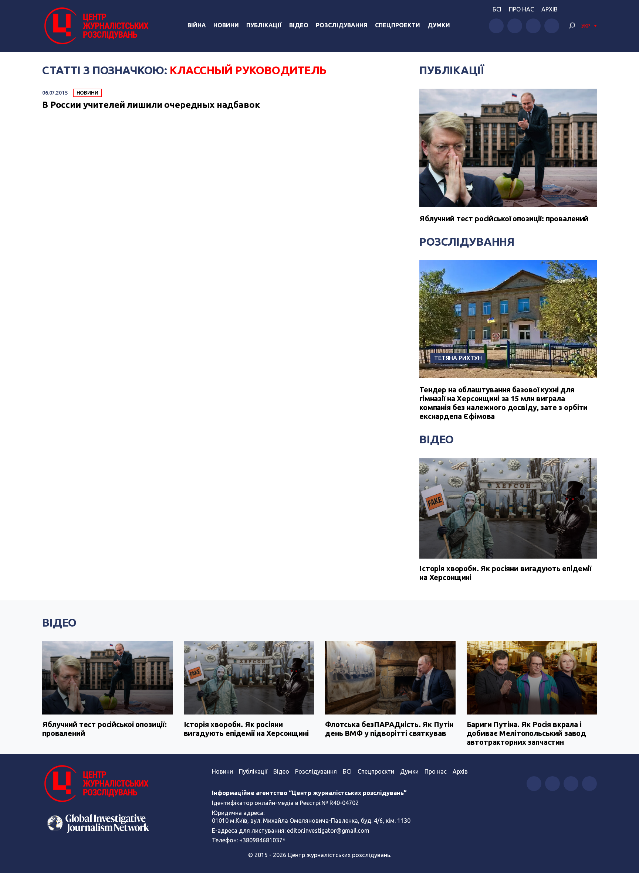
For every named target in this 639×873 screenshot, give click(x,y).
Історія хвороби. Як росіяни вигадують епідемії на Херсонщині (505, 573)
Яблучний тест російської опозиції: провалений (503, 218)
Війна (196, 25)
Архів (549, 9)
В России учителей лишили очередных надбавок (151, 104)
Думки (438, 25)
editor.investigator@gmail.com (328, 830)
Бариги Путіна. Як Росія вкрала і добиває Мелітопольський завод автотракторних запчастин (526, 733)
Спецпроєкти (376, 771)
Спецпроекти (397, 25)
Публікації (264, 25)
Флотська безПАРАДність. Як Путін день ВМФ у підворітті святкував (389, 728)
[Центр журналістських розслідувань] (95, 25)
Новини (226, 25)
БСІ (497, 9)
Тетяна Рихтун (458, 358)
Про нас (521, 9)
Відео (298, 25)
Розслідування (342, 25)
